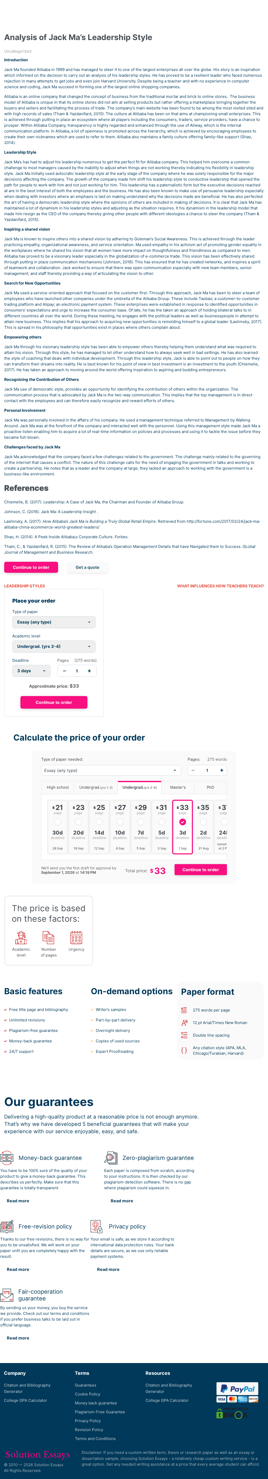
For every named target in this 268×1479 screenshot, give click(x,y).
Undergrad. (96, 787)
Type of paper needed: (62, 759)
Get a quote (87, 567)
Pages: (194, 759)
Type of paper (25, 611)
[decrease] (64, 670)
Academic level (26, 635)
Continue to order (31, 567)
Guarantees (85, 1385)
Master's (178, 787)
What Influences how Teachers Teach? (220, 585)
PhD (210, 787)
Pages (63, 660)
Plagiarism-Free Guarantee (100, 1411)
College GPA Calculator (25, 1400)
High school (58, 787)
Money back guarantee (96, 1402)
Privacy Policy (88, 1420)
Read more (18, 1200)
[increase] (89, 670)
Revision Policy (89, 1429)
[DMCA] (232, 1413)
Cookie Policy (87, 1394)
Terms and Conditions (95, 1438)
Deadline (20, 660)
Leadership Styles (24, 585)
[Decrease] (193, 770)
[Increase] (222, 770)
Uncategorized (17, 51)
